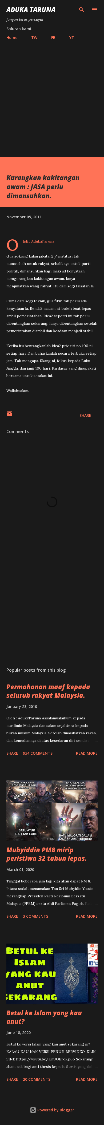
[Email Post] (9, 415)
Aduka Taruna (30, 9)
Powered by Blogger (55, 1109)
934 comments (38, 753)
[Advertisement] (52, 96)
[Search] (81, 9)
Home (11, 37)
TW (34, 37)
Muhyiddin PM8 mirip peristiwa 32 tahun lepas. (46, 854)
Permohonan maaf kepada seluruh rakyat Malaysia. (48, 691)
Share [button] (85, 415)
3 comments (35, 916)
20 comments (36, 1079)
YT (71, 37)
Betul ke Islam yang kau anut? (44, 1017)
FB (53, 37)
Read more (87, 753)
